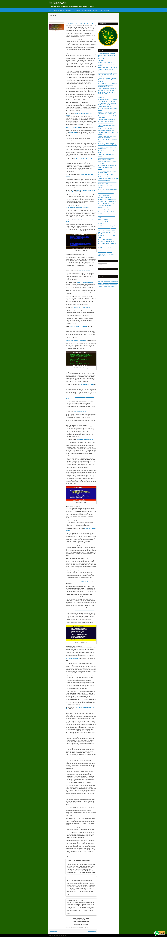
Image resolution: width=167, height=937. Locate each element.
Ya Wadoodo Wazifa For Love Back (78, 326)
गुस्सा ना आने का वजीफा (106, 283)
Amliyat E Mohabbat (102, 245)
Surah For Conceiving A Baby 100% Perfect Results (78, 581)
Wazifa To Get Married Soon (104, 213)
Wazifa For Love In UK (103, 207)
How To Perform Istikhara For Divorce (106, 230)
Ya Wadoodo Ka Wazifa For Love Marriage (84, 158)
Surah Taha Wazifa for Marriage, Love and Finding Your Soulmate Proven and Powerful (107, 74)
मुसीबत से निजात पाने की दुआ (105, 284)
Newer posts (92, 931)
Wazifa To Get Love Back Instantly (106, 193)
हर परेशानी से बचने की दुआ (111, 286)
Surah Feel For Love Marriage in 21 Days (80, 23)
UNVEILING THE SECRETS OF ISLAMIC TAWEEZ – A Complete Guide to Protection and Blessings (107, 85)
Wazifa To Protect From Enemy (86, 384)
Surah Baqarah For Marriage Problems (107, 228)
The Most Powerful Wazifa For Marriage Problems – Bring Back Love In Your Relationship (107, 80)
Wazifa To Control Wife (103, 219)
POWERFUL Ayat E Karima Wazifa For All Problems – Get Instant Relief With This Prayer (107, 69)
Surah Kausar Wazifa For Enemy (85, 439)
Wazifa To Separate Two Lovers (105, 239)
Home (50, 10)
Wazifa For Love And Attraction (82, 307)
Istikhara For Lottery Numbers (105, 221)
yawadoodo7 (79, 927)
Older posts (53, 931)
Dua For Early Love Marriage (73, 127)
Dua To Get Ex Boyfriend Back (105, 252)
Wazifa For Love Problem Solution (85, 282)
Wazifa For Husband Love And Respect (107, 201)
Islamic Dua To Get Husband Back (110, 281)
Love (84, 927)
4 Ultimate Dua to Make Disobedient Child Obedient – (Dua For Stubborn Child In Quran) (107, 55)
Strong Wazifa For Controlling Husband (107, 199)
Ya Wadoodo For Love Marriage (89, 10)
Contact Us (106, 10)
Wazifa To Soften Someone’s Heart (106, 203)
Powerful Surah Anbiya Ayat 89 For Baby (85, 610)
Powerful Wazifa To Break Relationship (107, 243)
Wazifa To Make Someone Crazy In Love (107, 226)
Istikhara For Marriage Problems (105, 209)
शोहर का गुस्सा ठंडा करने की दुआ (104, 286)
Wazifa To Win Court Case (104, 223)
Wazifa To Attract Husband (104, 195)
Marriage (86, 927)
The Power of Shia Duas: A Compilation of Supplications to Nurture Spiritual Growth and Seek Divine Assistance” (107, 105)
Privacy (100, 10)
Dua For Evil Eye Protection (72, 658)
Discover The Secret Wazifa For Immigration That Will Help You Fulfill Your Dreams (107, 64)
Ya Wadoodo (57, 3)
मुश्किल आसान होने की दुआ (112, 283)
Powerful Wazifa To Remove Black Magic (107, 211)
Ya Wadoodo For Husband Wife (73, 10)
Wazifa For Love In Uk (84, 270)
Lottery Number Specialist (104, 250)
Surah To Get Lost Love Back (104, 205)
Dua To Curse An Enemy (80, 411)
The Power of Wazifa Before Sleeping (106, 119)
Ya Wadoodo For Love (58, 10)
